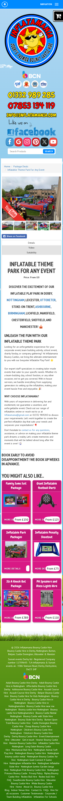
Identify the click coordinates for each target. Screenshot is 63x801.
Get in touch (28, 739)
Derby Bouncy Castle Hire (24, 736)
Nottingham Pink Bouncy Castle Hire (28, 769)
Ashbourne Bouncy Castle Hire (27, 689)
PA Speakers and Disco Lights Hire (46, 584)
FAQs (46, 790)
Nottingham (15, 300)
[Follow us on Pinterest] (36, 142)
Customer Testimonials (32, 793)
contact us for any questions (35, 430)
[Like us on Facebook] (10, 142)
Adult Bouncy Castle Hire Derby (21, 682)
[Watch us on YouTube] (53, 142)
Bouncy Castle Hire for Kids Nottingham (30, 696)
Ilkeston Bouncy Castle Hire (23, 743)
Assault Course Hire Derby (23, 692)
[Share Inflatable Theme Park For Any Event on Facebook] (31, 236)
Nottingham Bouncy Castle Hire (30, 753)
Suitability (31, 252)
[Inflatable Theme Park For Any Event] (31, 198)
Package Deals (20, 166)
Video (31, 247)
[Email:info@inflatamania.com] (31, 115)
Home (7, 166)
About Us (28, 786)
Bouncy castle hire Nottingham (33, 709)
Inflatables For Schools (45, 796)
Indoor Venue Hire (20, 790)
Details (31, 242)
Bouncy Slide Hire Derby (30, 719)
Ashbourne (43, 307)
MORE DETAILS (12, 568)
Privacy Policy (36, 773)
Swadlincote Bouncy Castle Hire (29, 780)
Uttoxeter (48, 300)
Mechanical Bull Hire (22, 749)
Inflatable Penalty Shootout (46, 535)
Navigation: (46, 4)
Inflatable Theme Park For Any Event (25, 169)
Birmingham (16, 313)
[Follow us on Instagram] (27, 142)
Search (49, 151)
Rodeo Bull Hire (29, 776)
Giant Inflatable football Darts (47, 486)
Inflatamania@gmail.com (16, 414)
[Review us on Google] (18, 142)
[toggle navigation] (56, 4)
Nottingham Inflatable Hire (23, 763)
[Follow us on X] (44, 142)
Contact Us (36, 790)
